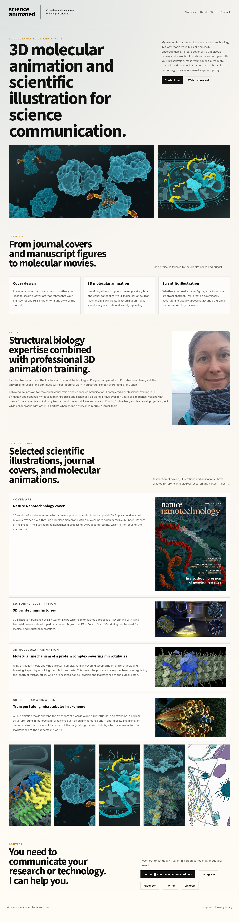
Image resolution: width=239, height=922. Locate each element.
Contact (225, 12)
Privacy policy (224, 907)
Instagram (208, 874)
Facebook (150, 885)
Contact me (172, 80)
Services (190, 12)
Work (213, 12)
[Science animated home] (41, 12)
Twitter (170, 885)
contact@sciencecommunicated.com (168, 874)
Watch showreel (198, 80)
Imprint (207, 907)
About (203, 12)
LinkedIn (190, 885)
